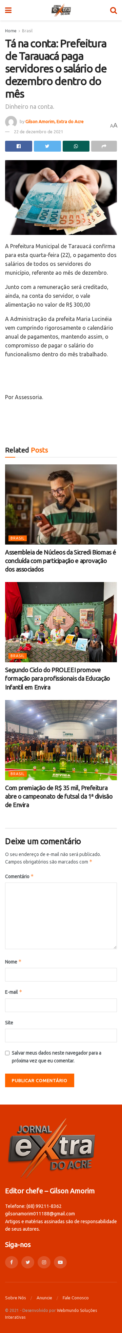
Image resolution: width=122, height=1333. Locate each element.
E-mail (13, 992)
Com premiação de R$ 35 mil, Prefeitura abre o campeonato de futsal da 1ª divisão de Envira (59, 796)
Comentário (19, 876)
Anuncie (44, 1297)
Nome (13, 961)
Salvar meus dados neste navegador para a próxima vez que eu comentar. (56, 1056)
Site (9, 1022)
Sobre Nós (15, 1297)
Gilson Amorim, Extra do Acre (54, 121)
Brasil (27, 31)
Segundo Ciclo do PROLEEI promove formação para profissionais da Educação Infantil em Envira (57, 678)
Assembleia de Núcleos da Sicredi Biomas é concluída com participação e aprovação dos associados (60, 560)
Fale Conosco (76, 1297)
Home (11, 31)
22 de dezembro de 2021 (38, 131)
